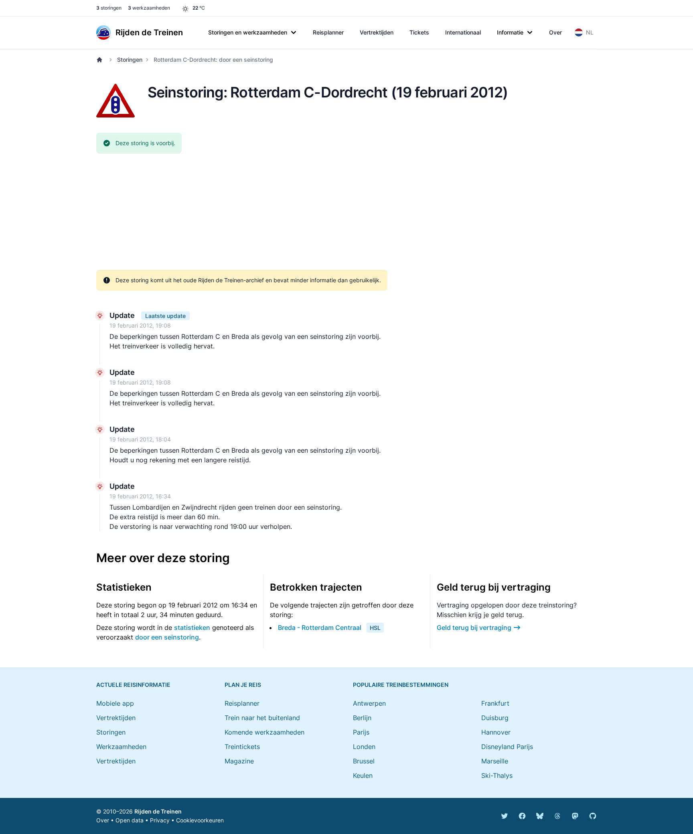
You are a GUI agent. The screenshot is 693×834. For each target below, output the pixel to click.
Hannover (496, 732)
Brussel (364, 761)
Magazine (239, 761)
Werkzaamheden (121, 747)
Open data (130, 820)
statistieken (192, 627)
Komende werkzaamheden (264, 732)
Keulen (363, 775)
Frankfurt (495, 703)
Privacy (160, 820)
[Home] (101, 60)
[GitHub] (593, 816)
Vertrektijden (376, 32)
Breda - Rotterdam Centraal (319, 627)
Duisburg (495, 718)
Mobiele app (115, 703)
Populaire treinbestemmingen (400, 684)
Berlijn (362, 718)
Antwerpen (369, 703)
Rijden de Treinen (158, 811)
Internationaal (463, 32)
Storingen (129, 59)
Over (555, 32)
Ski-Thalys (497, 775)
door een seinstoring (167, 637)
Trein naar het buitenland (262, 718)
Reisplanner (328, 32)
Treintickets (242, 747)
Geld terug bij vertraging (474, 627)
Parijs (361, 732)
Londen (364, 747)
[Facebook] (522, 816)
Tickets (419, 32)
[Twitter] (504, 816)
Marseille (494, 761)
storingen (109, 8)
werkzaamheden (149, 8)
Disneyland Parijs (507, 747)
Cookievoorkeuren (200, 820)
